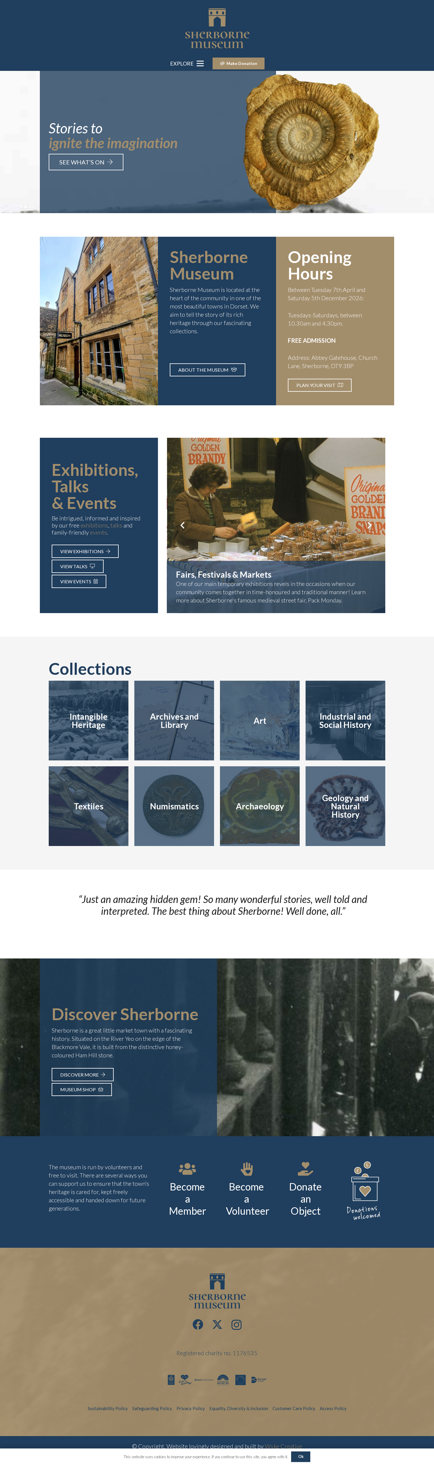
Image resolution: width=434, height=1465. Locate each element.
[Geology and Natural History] (345, 806)
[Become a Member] (187, 1169)
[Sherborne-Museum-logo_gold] (217, 28)
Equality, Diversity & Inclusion (238, 1408)
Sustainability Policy (108, 1408)
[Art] (260, 720)
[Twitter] (217, 1324)
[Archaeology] (260, 806)
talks (116, 525)
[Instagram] (236, 1325)
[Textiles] (88, 806)
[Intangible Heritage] (88, 720)
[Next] (369, 525)
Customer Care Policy (294, 1408)
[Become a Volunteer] (246, 1169)
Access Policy (333, 1408)
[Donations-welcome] (364, 1192)
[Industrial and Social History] (345, 720)
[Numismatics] (174, 806)
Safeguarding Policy (152, 1408)
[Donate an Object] (305, 1169)
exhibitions (94, 525)
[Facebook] (197, 1324)
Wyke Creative (283, 1446)
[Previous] (183, 525)
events (98, 532)
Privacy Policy (191, 1408)
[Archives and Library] (174, 720)
